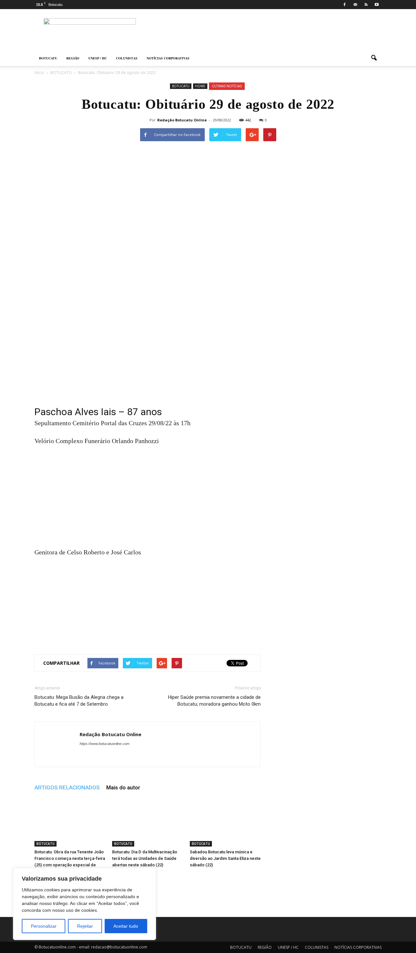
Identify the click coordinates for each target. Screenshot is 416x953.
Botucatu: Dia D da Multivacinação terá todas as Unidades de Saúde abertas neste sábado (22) (144, 858)
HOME (200, 86)
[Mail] (355, 4)
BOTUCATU (48, 58)
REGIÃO (72, 58)
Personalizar (44, 926)
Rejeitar (85, 926)
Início (39, 72)
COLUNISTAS (126, 58)
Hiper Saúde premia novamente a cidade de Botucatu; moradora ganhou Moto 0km (214, 700)
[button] (374, 58)
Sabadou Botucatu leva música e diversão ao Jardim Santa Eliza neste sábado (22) (225, 858)
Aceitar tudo (125, 926)
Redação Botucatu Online (182, 120)
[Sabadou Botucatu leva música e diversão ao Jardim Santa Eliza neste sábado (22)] (225, 822)
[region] (84, 904)
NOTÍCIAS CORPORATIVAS (168, 58)
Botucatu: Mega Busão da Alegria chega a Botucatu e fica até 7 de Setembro (79, 700)
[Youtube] (377, 4)
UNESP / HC (97, 58)
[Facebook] (344, 4)
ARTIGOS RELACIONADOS (67, 787)
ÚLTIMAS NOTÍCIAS (227, 86)
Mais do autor (123, 787)
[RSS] (366, 4)
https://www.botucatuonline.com (104, 744)
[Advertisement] (147, 359)
